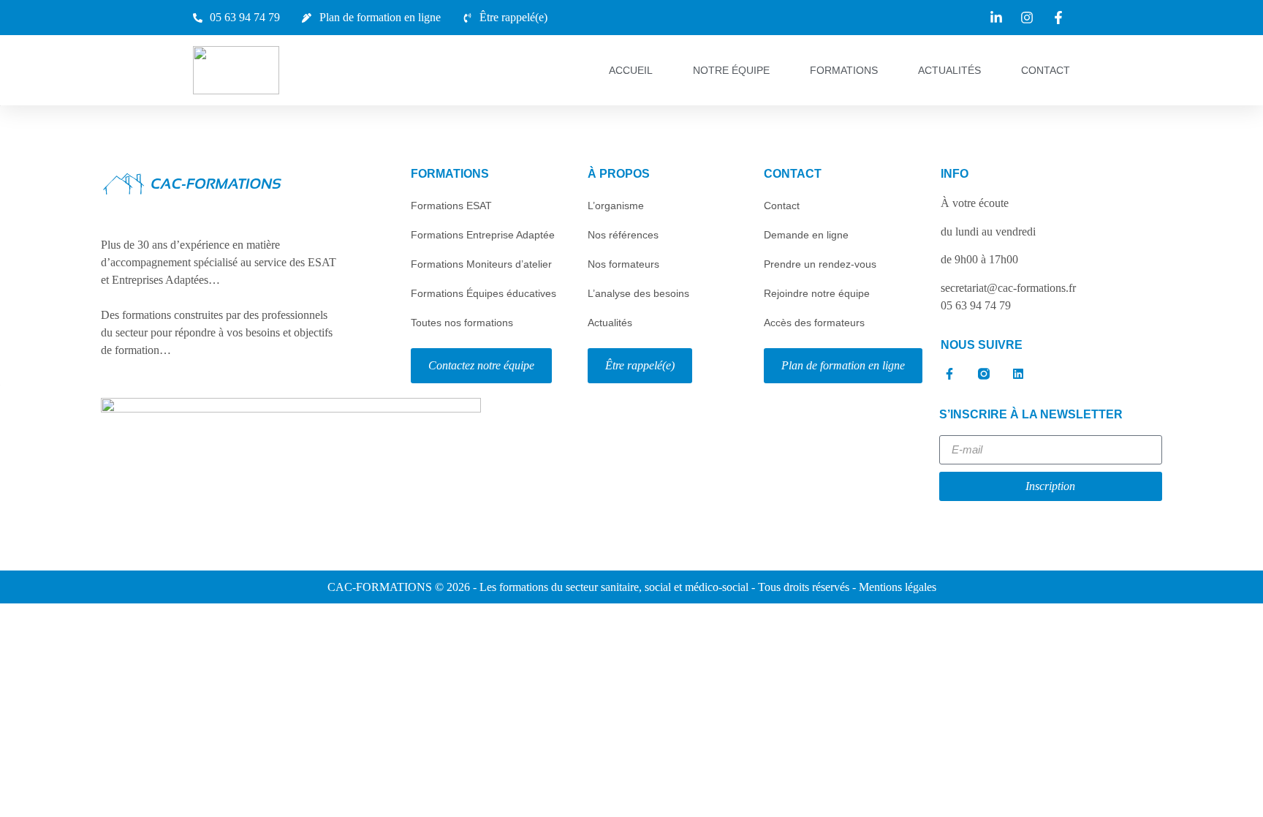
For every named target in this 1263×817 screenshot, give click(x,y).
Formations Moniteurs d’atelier (481, 264)
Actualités (949, 70)
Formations (844, 70)
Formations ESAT (451, 205)
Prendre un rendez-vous (820, 264)
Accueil (631, 70)
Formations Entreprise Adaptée (483, 235)
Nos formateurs (623, 264)
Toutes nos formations (462, 322)
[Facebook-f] (949, 374)
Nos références (623, 235)
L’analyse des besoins (638, 293)
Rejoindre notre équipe (817, 293)
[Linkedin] (1017, 374)
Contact (1045, 70)
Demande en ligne (806, 235)
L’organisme (616, 205)
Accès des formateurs (814, 322)
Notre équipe (731, 70)
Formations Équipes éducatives (483, 293)
